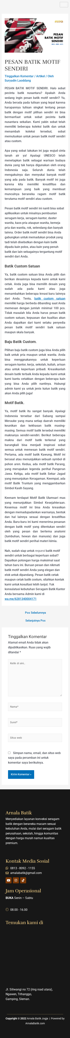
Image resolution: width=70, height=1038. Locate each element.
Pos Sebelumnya (35, 612)
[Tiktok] (23, 880)
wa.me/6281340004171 (21, 599)
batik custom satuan (50, 298)
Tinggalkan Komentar (19, 76)
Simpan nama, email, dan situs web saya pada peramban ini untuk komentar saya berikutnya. (34, 757)
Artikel (40, 76)
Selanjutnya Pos (35, 620)
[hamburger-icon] (64, 4)
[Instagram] (16, 880)
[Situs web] (35, 738)
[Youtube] (9, 880)
